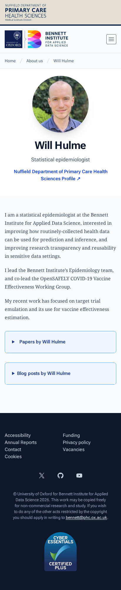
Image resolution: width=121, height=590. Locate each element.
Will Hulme (63, 60)
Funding (71, 435)
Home (10, 60)
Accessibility (18, 435)
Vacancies (74, 449)
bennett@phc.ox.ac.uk (86, 517)
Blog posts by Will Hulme (43, 373)
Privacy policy (76, 442)
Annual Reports (21, 442)
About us (34, 60)
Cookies (13, 456)
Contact (13, 449)
